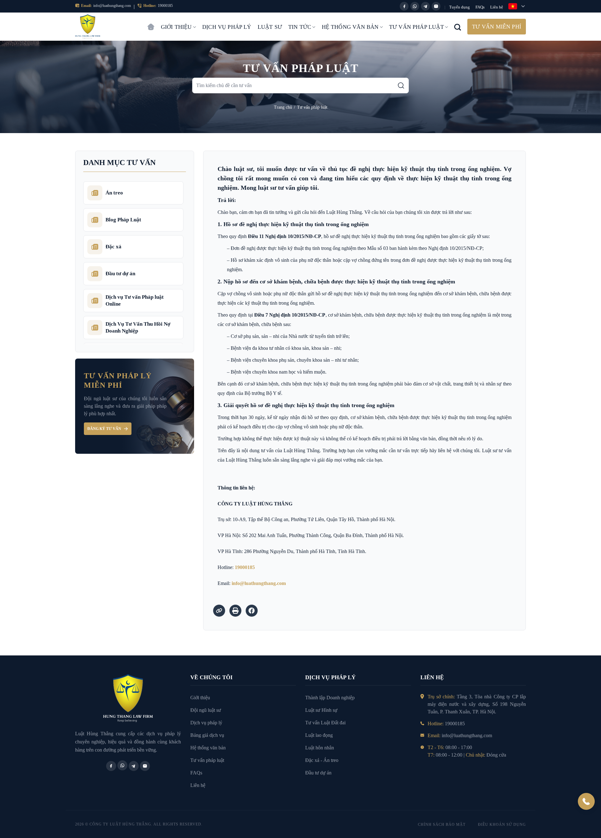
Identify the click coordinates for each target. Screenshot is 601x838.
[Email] (436, 6)
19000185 (165, 5)
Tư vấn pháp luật (416, 27)
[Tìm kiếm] (401, 85)
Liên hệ (496, 7)
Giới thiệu (176, 27)
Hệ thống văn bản (350, 27)
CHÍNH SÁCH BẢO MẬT (441, 824)
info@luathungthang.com (112, 5)
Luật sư (270, 27)
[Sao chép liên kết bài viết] (219, 610)
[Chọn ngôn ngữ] (517, 6)
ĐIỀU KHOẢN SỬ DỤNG (502, 824)
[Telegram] (425, 6)
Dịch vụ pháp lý (226, 27)
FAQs (480, 7)
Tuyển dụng (459, 7)
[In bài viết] (235, 610)
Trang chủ (151, 24)
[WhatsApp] (414, 6)
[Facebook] (404, 6)
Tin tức (299, 27)
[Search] (457, 26)
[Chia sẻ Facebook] (251, 610)
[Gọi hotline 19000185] (586, 801)
